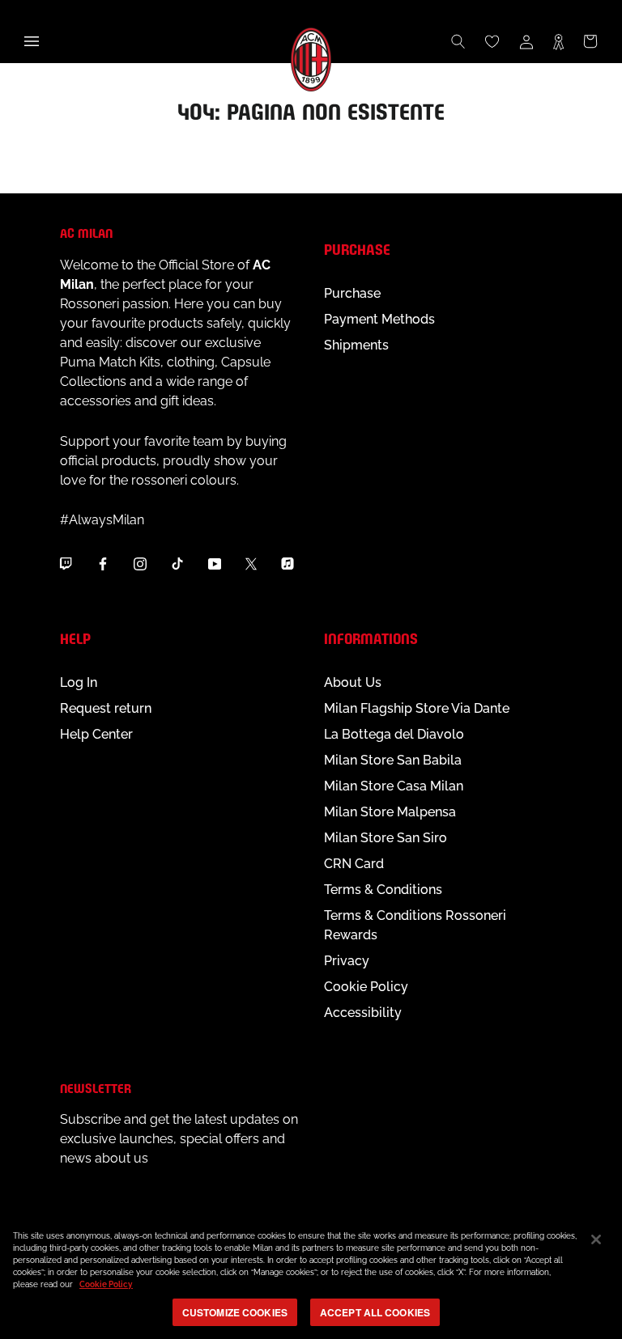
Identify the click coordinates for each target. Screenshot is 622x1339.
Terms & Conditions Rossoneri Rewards (415, 925)
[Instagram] (140, 563)
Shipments (356, 345)
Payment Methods (379, 319)
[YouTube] (214, 563)
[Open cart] (590, 41)
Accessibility (363, 1012)
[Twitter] (251, 563)
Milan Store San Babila (393, 760)
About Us (352, 682)
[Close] (596, 1239)
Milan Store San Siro (385, 837)
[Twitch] (65, 563)
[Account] (526, 41)
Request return (105, 708)
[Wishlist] (492, 41)
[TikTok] (177, 563)
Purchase (352, 293)
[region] (311, 1276)
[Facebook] (102, 563)
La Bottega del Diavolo (394, 734)
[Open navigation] (31, 41)
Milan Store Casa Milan (393, 786)
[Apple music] (287, 563)
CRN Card (354, 863)
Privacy (346, 960)
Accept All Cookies (375, 1312)
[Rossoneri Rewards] (558, 41)
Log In (78, 682)
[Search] (458, 41)
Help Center (96, 734)
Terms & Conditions (383, 889)
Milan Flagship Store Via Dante (416, 708)
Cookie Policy (366, 986)
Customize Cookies (235, 1312)
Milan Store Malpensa (390, 812)
